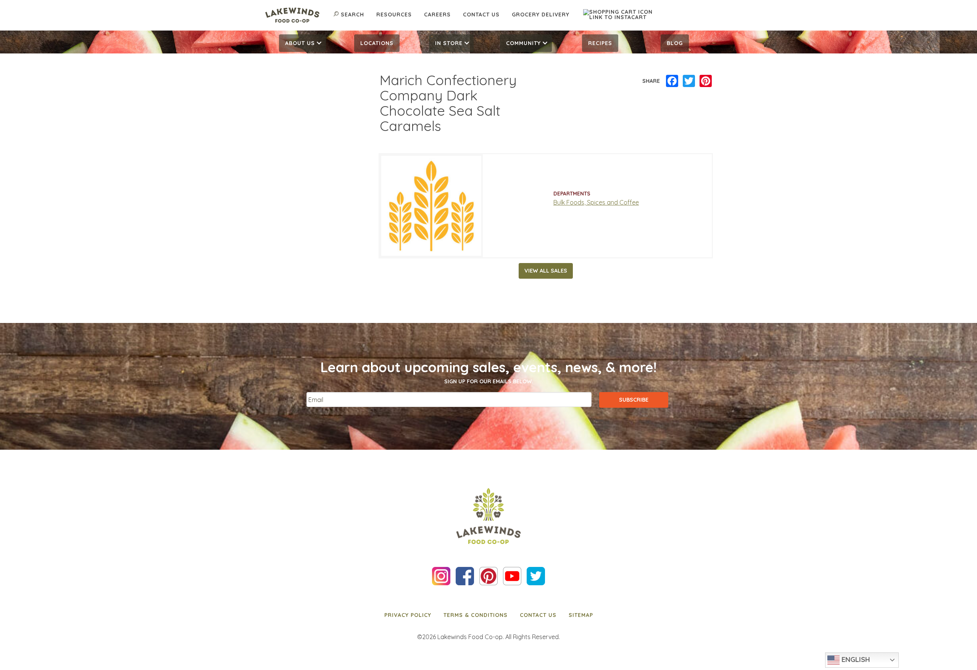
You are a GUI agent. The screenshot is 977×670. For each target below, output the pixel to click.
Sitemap (581, 615)
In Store (449, 43)
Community (523, 43)
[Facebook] (672, 81)
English (855, 659)
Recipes (600, 43)
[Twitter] (689, 81)
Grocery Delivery (540, 14)
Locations (376, 43)
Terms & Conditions (475, 615)
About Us (300, 43)
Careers (437, 14)
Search (352, 14)
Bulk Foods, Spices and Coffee (596, 202)
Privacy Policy (407, 615)
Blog (675, 43)
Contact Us (481, 14)
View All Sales (545, 270)
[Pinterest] (706, 81)
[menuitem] (302, 43)
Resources (394, 14)
